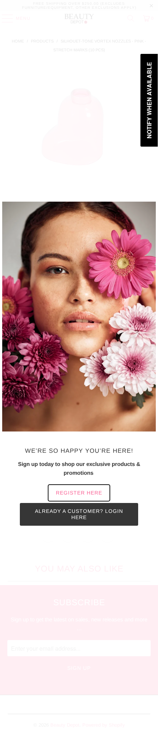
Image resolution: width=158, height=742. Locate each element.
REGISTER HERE (79, 493)
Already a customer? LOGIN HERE (79, 514)
